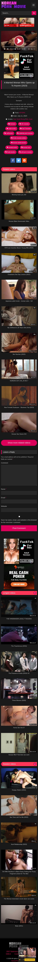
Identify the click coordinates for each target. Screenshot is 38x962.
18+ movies (25, 124)
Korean (12, 124)
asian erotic (12, 128)
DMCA (8, 954)
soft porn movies (26, 152)
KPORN (22, 113)
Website (4, 506)
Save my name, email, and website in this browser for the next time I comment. (19, 521)
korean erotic (13, 147)
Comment (4, 463)
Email (3, 498)
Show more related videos (19, 443)
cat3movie (9, 133)
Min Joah (29, 119)
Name (3, 489)
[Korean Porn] (15, 5)
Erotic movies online (19, 138)
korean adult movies (19, 142)
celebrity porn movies (26, 133)
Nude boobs (11, 152)
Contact (17, 954)
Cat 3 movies (26, 128)
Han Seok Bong (19, 119)
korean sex (26, 147)
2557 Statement (12, 951)
